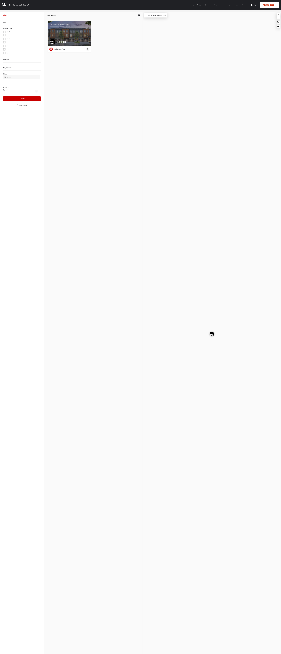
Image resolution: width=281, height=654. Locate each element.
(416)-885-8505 (268, 5)
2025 (8, 49)
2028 (8, 39)
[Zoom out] (278, 17)
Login (193, 5)
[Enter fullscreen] (278, 22)
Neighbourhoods (232, 5)
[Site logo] (4, 5)
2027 (8, 42)
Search (23, 98)
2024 (8, 53)
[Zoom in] (278, 14)
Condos (207, 5)
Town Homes (218, 5)
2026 (8, 46)
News (244, 5)
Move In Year (7, 28)
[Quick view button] (87, 49)
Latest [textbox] (5, 90)
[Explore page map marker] (212, 334)
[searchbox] (21, 23)
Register (200, 5)
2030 (8, 32)
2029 (8, 35)
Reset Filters (23, 105)
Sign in (256, 5)
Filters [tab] (5, 15)
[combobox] (22, 22)
